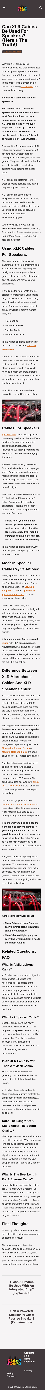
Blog (26, 1355)
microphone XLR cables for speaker (20, 804)
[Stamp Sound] (22, 7)
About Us (29, 1353)
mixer (5, 643)
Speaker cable (9, 434)
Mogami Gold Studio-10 (14, 752)
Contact (11, 1376)
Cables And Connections (12, 52)
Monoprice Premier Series (16, 748)
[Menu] (4, 7)
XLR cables (27, 86)
